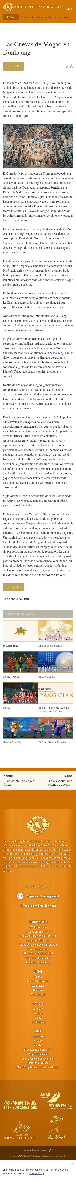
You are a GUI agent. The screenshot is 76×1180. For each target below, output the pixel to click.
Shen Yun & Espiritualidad (38, 953)
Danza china (38, 1036)
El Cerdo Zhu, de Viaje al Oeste (19, 782)
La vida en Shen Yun (38, 940)
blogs (38, 1017)
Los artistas (38, 985)
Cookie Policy (36, 1173)
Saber (24, 17)
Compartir (13, 66)
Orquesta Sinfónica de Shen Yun (38, 936)
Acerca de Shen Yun (38, 981)
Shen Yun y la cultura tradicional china (38, 1067)
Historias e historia (38, 1063)
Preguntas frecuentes (38, 962)
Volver (12, 17)
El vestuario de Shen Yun (38, 1049)
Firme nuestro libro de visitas (38, 906)
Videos (38, 971)
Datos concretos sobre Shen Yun (38, 944)
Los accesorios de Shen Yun (38, 1058)
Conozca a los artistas (38, 958)
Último (38, 977)
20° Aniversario (38, 927)
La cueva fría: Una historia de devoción (59, 782)
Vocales (38, 1045)
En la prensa (38, 994)
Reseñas (38, 990)
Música (38, 1041)
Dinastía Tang (55, 353)
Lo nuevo (38, 1009)
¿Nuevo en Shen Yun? (38, 931)
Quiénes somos (38, 922)
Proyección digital (38, 1054)
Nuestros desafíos (38, 949)
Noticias (38, 1003)
